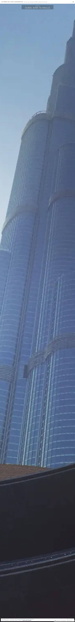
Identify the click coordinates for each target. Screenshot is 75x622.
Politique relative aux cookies (26, 620)
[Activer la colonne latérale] (73, 2)
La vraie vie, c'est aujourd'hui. (12, 2)
